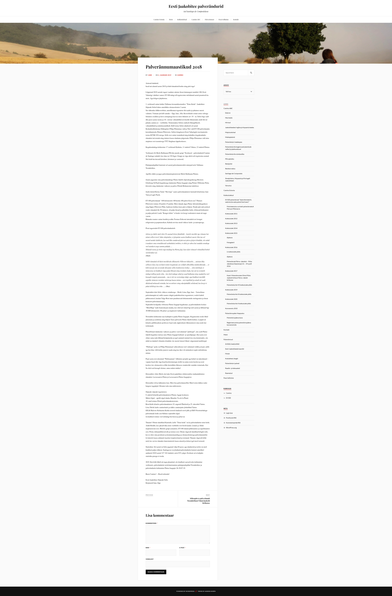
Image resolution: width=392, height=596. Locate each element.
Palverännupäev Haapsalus (234, 313)
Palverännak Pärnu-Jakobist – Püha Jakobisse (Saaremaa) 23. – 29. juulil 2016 (239, 263)
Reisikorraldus (230, 169)
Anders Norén (210, 591)
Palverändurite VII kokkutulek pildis (239, 285)
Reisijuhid (228, 164)
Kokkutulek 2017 (231, 271)
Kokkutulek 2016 (231, 247)
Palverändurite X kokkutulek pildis (239, 303)
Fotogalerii (230, 242)
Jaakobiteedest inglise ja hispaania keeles (239, 127)
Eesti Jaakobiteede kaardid (234, 349)
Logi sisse (229, 413)
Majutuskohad (230, 132)
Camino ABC (195, 19)
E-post (182, 548)
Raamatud (228, 373)
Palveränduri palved (232, 363)
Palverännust (209, 19)
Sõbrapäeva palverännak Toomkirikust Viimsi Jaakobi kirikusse (198, 500)
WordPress (190, 591)
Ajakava (229, 237)
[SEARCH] (251, 73)
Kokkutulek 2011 (231, 214)
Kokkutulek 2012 (231, 218)
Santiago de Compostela (233, 173)
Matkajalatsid (230, 137)
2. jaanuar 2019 (164, 75)
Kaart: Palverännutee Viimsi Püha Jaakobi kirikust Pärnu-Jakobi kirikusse (239, 277)
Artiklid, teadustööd (232, 344)
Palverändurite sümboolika (234, 154)
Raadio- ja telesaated (232, 368)
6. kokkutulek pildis (233, 252)
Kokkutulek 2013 (231, 223)
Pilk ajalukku (229, 159)
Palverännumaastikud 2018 (174, 67)
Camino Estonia (158, 19)
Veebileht (150, 559)
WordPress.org (231, 428)
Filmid (227, 354)
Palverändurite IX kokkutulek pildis (239, 294)
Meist (171, 19)
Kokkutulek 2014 (231, 228)
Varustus (228, 185)
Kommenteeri (152, 523)
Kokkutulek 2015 (231, 233)
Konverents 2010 (231, 308)
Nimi (148, 548)
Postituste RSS (231, 418)
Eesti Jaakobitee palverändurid (196, 6)
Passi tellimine (224, 19)
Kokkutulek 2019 (231, 290)
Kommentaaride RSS (233, 423)
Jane (150, 75)
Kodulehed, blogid (231, 358)
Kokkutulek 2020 (231, 299)
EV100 (228, 398)
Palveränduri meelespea (233, 142)
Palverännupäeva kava (235, 318)
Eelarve (227, 113)
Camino (180, 75)
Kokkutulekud (182, 19)
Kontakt (236, 19)
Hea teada (228, 118)
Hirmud (228, 122)
